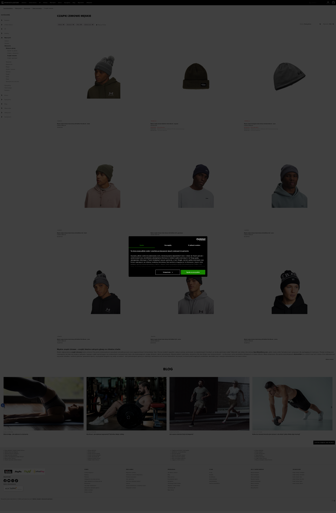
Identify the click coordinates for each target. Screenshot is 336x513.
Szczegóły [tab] (167, 245)
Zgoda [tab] (142, 245)
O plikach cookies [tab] (194, 245)
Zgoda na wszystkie (193, 272)
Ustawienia (166, 272)
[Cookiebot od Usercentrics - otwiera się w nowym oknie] (197, 239)
